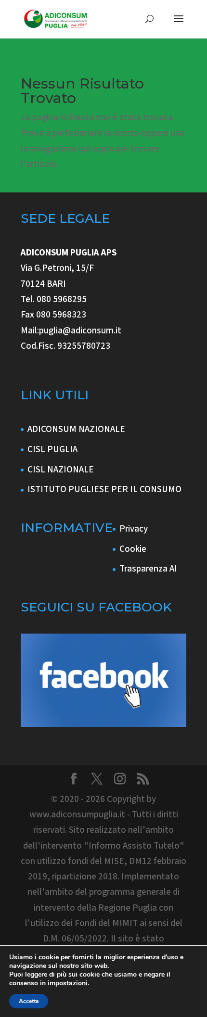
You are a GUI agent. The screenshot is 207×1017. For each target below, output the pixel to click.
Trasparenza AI (148, 568)
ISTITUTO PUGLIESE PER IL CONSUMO (104, 489)
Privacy (133, 528)
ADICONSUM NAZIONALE (76, 429)
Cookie (132, 549)
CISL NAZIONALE (60, 469)
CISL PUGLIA (52, 449)
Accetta (29, 1001)
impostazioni (68, 983)
